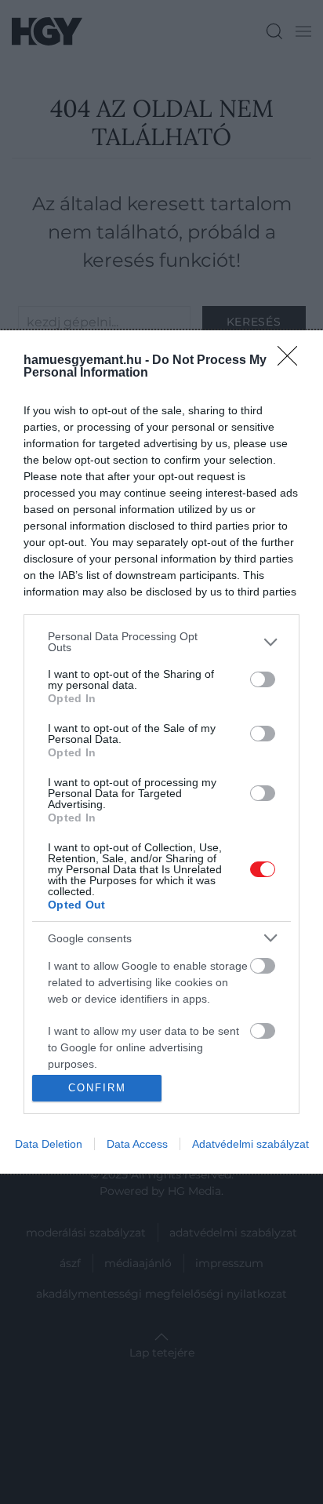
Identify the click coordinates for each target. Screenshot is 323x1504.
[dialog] (161, 751)
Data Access (137, 1144)
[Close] (292, 361)
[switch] (262, 679)
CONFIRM (97, 1088)
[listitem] (161, 642)
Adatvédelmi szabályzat (250, 1144)
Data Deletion (48, 1144)
